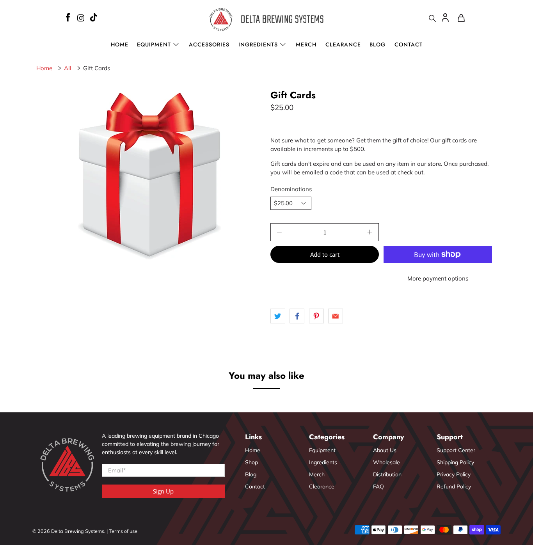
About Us (384, 450)
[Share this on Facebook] (297, 316)
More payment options (437, 278)
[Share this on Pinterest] (316, 316)
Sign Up (163, 491)
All (67, 68)
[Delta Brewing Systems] (267, 19)
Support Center (456, 450)
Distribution (387, 474)
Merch (306, 44)
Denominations (291, 189)
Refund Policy (454, 486)
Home (119, 44)
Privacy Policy (454, 474)
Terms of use (123, 531)
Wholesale (386, 462)
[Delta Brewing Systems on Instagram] (80, 19)
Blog (378, 44)
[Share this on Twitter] (277, 316)
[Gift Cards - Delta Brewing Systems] (149, 177)
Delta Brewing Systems (77, 531)
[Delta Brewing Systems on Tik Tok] (93, 18)
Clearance (343, 44)
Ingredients (258, 44)
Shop (251, 462)
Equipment (322, 450)
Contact (408, 44)
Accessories (209, 44)
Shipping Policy (455, 462)
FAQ (378, 486)
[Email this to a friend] (335, 316)
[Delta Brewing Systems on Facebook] (67, 18)
